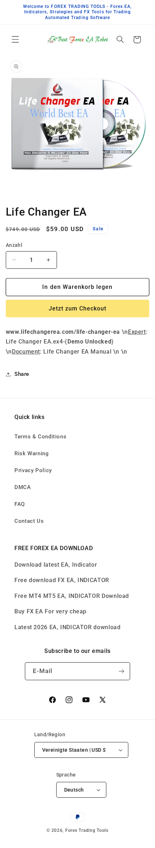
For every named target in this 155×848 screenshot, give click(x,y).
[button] (15, 39)
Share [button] (21, 374)
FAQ (19, 504)
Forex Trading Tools (86, 830)
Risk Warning (31, 453)
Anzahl (14, 245)
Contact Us (29, 521)
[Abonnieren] (121, 671)
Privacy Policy (33, 470)
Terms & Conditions (40, 436)
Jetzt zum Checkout (78, 308)
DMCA (22, 487)
